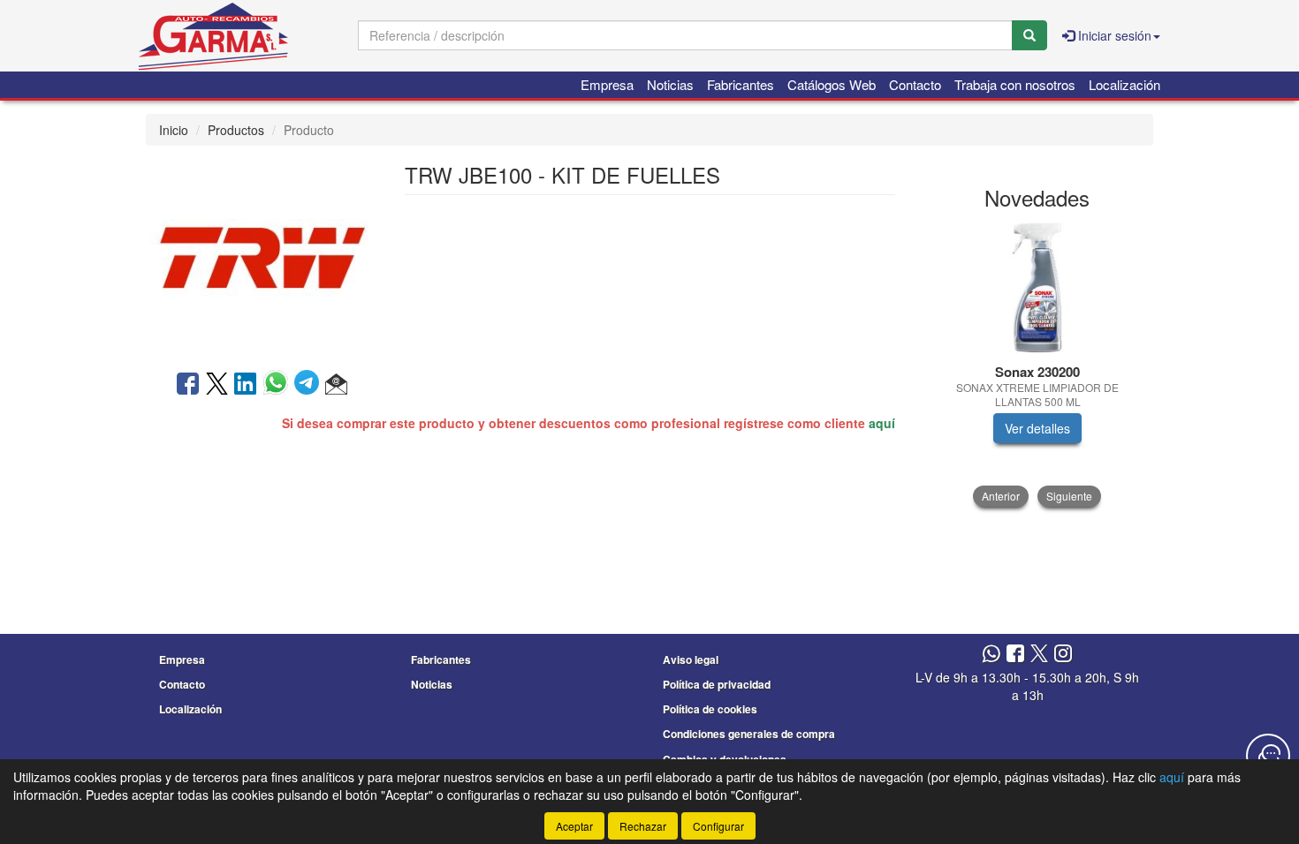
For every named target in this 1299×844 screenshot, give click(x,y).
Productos (236, 130)
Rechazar (642, 825)
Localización (1124, 84)
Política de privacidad (717, 684)
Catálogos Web (831, 84)
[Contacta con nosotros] (1268, 756)
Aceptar (574, 825)
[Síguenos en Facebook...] (1015, 654)
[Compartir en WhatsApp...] (278, 385)
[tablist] (1038, 364)
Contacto (915, 84)
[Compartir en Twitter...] (217, 385)
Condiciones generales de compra (749, 734)
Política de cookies (710, 709)
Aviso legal (690, 659)
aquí (882, 423)
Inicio (173, 130)
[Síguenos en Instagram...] (1063, 654)
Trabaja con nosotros (1014, 84)
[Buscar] (1029, 35)
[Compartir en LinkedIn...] (245, 385)
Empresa (607, 84)
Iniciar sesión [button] (1113, 35)
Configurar (718, 825)
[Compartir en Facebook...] (188, 385)
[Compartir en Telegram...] (309, 385)
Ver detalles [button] (1037, 428)
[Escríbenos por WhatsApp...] (991, 654)
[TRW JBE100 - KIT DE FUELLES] (261, 256)
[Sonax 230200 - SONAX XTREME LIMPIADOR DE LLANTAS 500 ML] (1037, 288)
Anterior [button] (1001, 495)
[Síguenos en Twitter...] (1039, 654)
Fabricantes (740, 84)
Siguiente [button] (1069, 495)
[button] (336, 385)
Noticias (670, 84)
